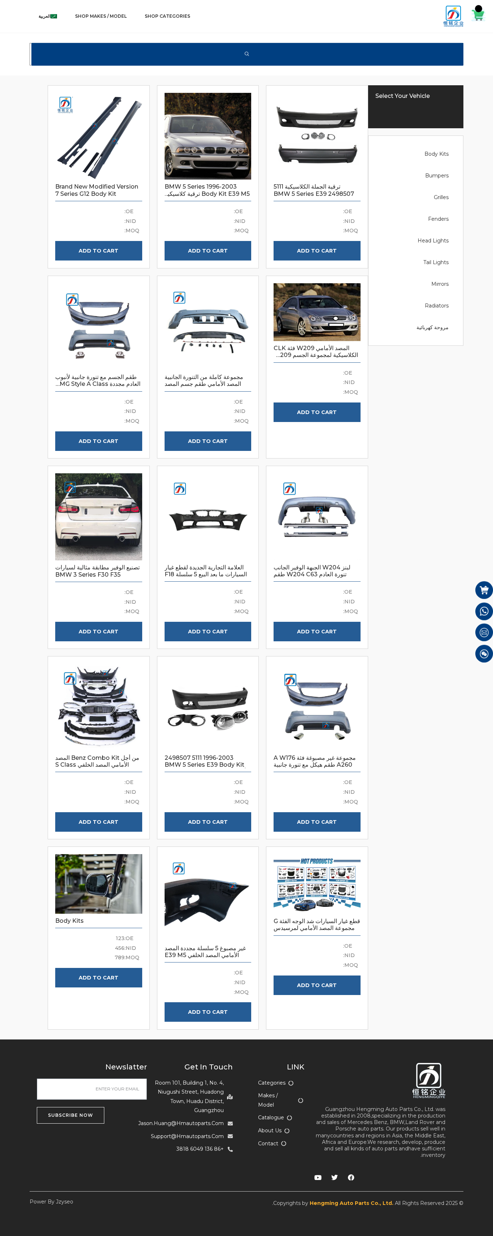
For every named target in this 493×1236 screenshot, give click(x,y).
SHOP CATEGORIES (167, 16)
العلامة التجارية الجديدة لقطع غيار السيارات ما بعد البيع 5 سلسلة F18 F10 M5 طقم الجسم (206, 574)
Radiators (437, 305)
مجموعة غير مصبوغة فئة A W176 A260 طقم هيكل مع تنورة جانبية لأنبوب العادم (315, 764)
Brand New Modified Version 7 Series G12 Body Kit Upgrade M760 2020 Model (96, 193)
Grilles (441, 197)
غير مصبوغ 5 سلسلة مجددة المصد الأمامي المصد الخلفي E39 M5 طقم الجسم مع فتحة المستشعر (205, 955)
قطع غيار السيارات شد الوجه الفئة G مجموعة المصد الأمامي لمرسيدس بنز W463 (317, 928)
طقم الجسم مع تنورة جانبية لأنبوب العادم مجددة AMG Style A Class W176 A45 (97, 384)
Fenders (438, 219)
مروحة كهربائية (432, 327)
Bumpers (437, 175)
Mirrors (440, 284)
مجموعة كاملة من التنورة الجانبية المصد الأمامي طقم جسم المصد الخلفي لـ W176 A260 (204, 384)
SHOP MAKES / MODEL (101, 16)
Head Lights (433, 240)
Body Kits (436, 154)
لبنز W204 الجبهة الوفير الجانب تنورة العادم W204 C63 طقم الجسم (312, 574)
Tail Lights (436, 262)
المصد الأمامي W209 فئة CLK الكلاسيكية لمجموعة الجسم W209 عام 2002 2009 (316, 355)
